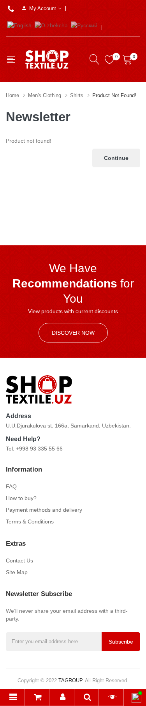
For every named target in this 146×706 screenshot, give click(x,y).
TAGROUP (70, 680)
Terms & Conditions (30, 521)
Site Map (17, 572)
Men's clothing (44, 95)
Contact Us (19, 560)
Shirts (76, 95)
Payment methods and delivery (44, 510)
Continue (116, 158)
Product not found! (114, 95)
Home (12, 95)
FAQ (11, 486)
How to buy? (21, 498)
